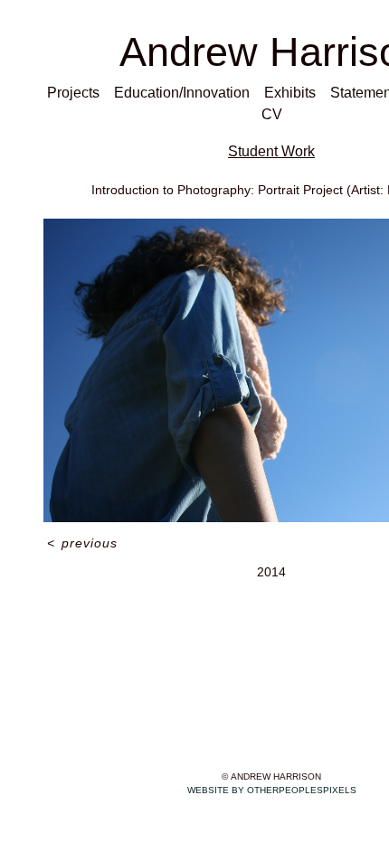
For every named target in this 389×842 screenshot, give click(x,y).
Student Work (271, 151)
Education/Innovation (182, 92)
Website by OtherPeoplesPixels (271, 790)
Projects (73, 92)
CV (271, 114)
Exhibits (290, 92)
